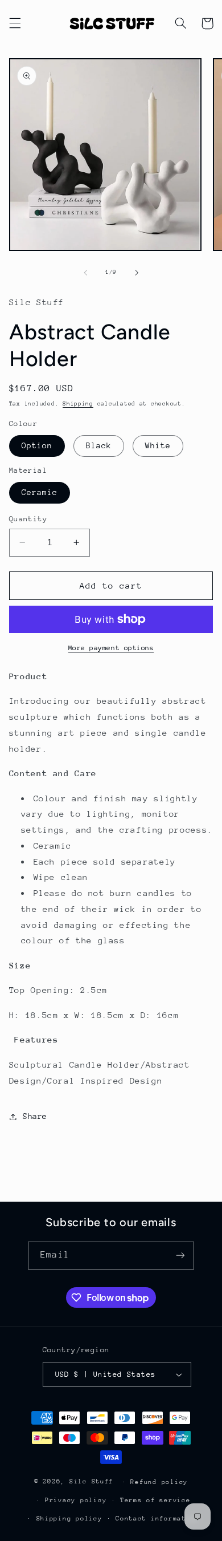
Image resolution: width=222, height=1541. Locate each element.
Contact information (157, 1518)
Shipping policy (69, 1518)
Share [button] (35, 1116)
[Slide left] (85, 272)
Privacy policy (75, 1500)
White (158, 445)
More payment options (111, 648)
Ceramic (39, 492)
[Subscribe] (180, 1256)
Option (37, 445)
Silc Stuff (91, 1481)
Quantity (28, 518)
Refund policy (159, 1482)
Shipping (78, 403)
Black (99, 445)
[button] (15, 23)
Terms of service (155, 1500)
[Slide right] (136, 272)
